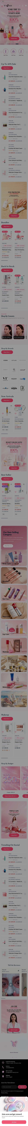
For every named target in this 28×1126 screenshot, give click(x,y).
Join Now (14, 1122)
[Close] (26, 1099)
